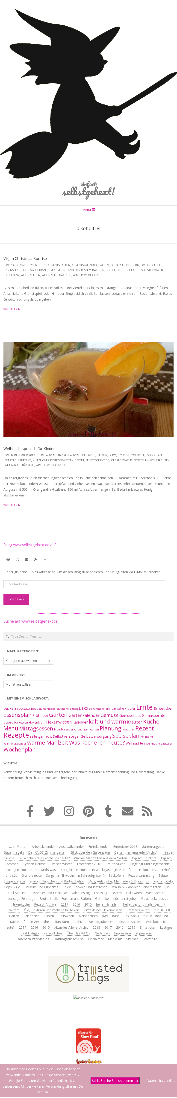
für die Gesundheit (37, 921)
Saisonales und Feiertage (48, 893)
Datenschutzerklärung (33, 939)
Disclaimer (95, 939)
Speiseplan (12, 275)
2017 (64, 904)
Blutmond (62, 708)
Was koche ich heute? (97, 742)
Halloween (21, 722)
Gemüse (109, 715)
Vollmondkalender (14, 743)
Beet (34, 708)
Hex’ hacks (131, 916)
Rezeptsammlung (141, 875)
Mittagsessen (36, 728)
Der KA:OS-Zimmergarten (47, 852)
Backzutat (23, 709)
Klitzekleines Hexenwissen (102, 910)
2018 (96, 927)
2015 (88, 904)
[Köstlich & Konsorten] (88, 998)
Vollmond (146, 736)
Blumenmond (47, 708)
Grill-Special (16, 893)
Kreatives (55, 270)
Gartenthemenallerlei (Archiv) (135, 852)
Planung (110, 728)
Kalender (80, 722)
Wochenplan (19, 749)
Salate (163, 875)
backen (103, 265)
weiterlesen (11, 309)
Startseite (150, 939)
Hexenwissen (59, 722)
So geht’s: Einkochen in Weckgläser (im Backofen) (98, 869)
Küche (151, 721)
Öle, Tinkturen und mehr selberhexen (51, 910)
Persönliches (53, 933)
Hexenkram (37, 722)
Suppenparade (14, 881)
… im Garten (18, 846)
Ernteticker (163, 708)
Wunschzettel (94, 275)
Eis (167, 887)
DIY (137, 265)
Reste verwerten (92, 270)
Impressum (122, 933)
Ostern (117, 893)
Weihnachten (30, 275)
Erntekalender (98, 846)
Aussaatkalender (71, 846)
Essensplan (13, 270)
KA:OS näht (110, 916)
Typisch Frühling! (143, 858)
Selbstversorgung (96, 736)
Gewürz (8, 722)
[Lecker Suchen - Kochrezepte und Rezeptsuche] (88, 1060)
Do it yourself (151, 265)
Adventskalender (84, 265)
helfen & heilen (107, 904)
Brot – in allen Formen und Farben (65, 898)
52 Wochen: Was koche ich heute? (44, 858)
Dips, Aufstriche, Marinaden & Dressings (118, 881)
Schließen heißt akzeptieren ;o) (115, 1080)
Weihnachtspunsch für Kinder (29, 448)
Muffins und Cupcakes (41, 887)
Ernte (144, 707)
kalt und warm (107, 721)
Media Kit (115, 939)
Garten (58, 714)
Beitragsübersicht (102, 921)
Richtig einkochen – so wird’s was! (31, 869)
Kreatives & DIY (138, 910)
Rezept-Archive (45, 904)
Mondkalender (63, 729)
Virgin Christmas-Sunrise (25, 258)
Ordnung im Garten (86, 729)
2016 (76, 904)
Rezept (110, 270)
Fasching (100, 893)
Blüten (74, 708)
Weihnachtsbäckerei (56, 275)
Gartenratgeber (153, 846)
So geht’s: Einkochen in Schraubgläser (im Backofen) (85, 875)
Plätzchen (128, 729)
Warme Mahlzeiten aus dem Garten (100, 858)
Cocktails (117, 265)
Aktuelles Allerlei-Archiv (71, 927)
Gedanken (102, 933)
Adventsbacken (59, 265)
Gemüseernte (153, 715)
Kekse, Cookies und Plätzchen (85, 887)
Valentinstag (80, 893)
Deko (130, 265)
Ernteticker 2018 (125, 846)
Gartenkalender (84, 715)
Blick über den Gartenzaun (90, 852)
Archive (79, 921)
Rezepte (16, 735)
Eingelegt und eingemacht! (149, 864)
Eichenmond (97, 708)
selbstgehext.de (128, 270)
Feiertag (28, 270)
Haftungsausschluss (68, 939)
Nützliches (71, 270)
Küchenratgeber (125, 898)
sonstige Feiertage (21, 898)
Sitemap (132, 939)
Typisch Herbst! (34, 864)
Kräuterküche (115, 864)
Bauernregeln (14, 852)
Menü (10, 728)
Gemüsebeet (130, 715)
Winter (78, 275)
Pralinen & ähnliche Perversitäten (136, 887)
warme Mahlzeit (47, 742)
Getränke (102, 898)
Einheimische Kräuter (120, 708)
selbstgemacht (152, 270)
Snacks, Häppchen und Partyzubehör (57, 881)
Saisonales (31, 916)
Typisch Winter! (61, 864)
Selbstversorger (66, 736)
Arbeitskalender (43, 846)
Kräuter (134, 722)
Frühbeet (40, 715)
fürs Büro (62, 921)
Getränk (41, 270)
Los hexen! (16, 599)
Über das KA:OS (78, 933)
